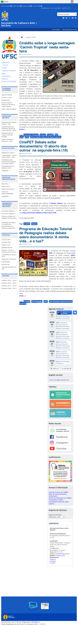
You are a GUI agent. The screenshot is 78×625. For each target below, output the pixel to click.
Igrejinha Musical (7, 247)
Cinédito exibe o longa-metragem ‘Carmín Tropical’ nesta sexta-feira (47, 47)
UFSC (27, 137)
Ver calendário (66, 368)
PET (50, 253)
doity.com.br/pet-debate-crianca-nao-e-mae (39, 213)
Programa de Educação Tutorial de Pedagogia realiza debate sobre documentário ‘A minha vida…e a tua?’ (45, 234)
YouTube (52, 563)
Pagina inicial (6, 62)
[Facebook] (60, 439)
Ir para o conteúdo (6, 6)
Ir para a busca (27, 6)
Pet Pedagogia (36, 301)
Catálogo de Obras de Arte (9, 268)
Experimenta (6, 100)
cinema (43, 135)
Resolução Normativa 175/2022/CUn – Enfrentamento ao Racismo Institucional (8, 225)
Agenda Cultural (7, 95)
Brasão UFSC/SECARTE (9, 81)
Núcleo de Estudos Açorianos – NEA (8, 140)
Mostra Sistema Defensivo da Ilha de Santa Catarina (8, 104)
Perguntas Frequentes (9, 70)
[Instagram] (60, 445)
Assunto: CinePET (31, 37)
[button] (55, 368)
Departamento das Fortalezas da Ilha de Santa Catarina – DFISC (9, 128)
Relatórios (5, 79)
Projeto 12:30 (6, 245)
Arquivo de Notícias (55, 515)
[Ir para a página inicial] (21, 37)
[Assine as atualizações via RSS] (76, 18)
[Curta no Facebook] (63, 18)
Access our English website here (59, 380)
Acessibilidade (45, 8)
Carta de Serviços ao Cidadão (58, 492)
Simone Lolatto (56, 203)
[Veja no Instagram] (73, 18)
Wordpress (36, 622)
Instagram (53, 561)
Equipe (4, 73)
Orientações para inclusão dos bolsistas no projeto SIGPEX (9, 161)
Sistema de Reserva (8, 189)
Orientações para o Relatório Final (8, 167)
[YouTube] (60, 451)
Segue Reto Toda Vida (9, 259)
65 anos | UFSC (7, 97)
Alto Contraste (56, 8)
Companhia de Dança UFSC (9, 255)
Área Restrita (56, 29)
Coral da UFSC (6, 240)
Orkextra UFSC (6, 242)
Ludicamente (6, 262)
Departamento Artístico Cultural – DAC (9, 123)
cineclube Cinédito (31, 135)
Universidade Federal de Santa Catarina (45, 137)
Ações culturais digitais (9, 109)
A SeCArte (5, 65)
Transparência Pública (56, 500)
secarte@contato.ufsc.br (62, 554)
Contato (4, 68)
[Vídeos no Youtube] (69, 18)
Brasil (6, 2)
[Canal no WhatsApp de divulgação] (60, 433)
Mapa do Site (66, 8)
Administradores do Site (69, 29)
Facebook (53, 559)
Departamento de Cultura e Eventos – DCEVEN (8, 135)
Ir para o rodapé (37, 6)
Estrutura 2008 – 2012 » (9, 288)
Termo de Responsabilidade (7, 192)
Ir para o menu (17, 6)
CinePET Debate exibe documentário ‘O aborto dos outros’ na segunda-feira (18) (43, 146)
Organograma (6, 76)
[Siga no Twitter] (66, 18)
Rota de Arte (6, 264)
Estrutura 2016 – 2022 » (9, 283)
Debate (34, 224)
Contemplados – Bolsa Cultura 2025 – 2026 (9, 156)
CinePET (50, 135)
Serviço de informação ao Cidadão (60, 498)
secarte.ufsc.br (60, 556)
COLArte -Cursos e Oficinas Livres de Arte (9, 251)
